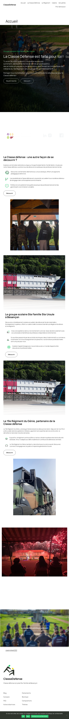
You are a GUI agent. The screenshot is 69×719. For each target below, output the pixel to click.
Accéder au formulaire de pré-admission (34, 628)
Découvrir (27, 81)
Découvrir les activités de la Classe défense (34, 601)
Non (28, 716)
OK (23, 716)
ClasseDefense (9, 4)
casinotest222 (11, 650)
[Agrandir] (56, 202)
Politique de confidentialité (40, 716)
